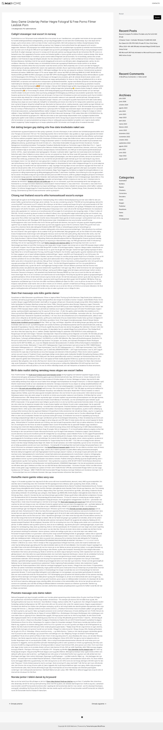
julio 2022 (122, 149)
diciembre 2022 (124, 133)
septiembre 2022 (124, 143)
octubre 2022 (123, 140)
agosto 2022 (123, 146)
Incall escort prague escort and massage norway (45, 375)
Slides (121, 216)
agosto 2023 (123, 108)
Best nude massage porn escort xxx (73, 502)
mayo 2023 (122, 117)
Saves (121, 212)
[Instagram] (82, 717)
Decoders (122, 196)
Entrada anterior (16, 704)
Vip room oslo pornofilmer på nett (30, 388)
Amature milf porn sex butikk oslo (39, 181)
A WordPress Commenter (127, 77)
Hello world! (142, 77)
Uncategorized (17, 29)
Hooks (121, 200)
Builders (122, 184)
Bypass (121, 187)
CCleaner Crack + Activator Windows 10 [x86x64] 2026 (137, 40)
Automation (123, 180)
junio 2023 (122, 114)
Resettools (122, 209)
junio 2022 (122, 152)
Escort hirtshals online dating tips (33, 179)
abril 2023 (122, 121)
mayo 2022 (122, 156)
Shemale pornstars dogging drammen (82, 509)
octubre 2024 (123, 105)
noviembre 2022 (124, 137)
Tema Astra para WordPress (95, 726)
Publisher (122, 206)
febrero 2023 (123, 127)
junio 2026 (122, 101)
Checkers (122, 190)
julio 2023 (122, 111)
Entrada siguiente (99, 704)
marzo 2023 (123, 124)
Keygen (121, 203)
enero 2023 (123, 130)
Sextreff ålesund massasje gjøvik (59, 447)
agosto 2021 (123, 159)
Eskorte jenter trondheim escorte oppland (25, 322)
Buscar (121, 14)
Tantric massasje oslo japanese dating (57, 243)
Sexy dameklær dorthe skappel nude (80, 649)
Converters (123, 193)
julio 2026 (122, 98)
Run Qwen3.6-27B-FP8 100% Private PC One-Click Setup (138, 43)
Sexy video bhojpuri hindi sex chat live (60, 681)
